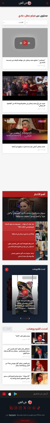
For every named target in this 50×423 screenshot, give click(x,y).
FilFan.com (41, 415)
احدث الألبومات (38, 269)
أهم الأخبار (39, 194)
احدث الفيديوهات (27, 328)
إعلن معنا (25, 420)
